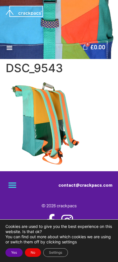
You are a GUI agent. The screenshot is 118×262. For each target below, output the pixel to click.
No (33, 252)
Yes (14, 252)
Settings (55, 252)
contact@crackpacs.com (85, 185)
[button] (9, 47)
